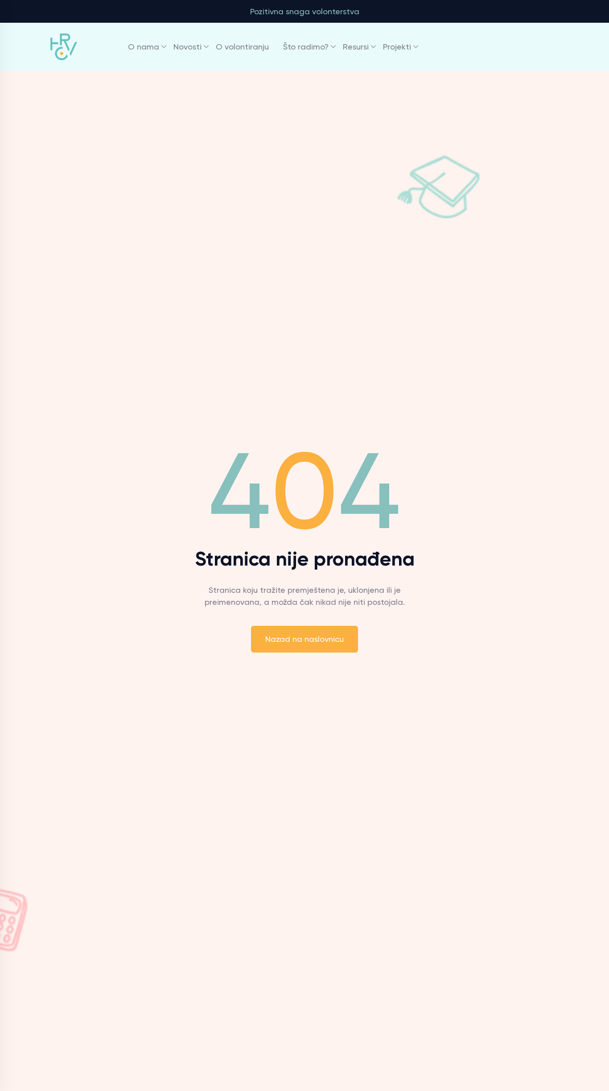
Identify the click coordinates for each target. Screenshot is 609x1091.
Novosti (187, 46)
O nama (143, 46)
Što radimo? (306, 46)
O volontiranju (242, 46)
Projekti (397, 46)
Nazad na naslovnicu (304, 639)
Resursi (356, 46)
